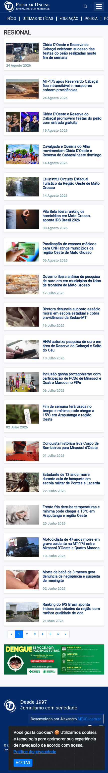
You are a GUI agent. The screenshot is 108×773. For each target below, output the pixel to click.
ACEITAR (23, 763)
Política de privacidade (35, 751)
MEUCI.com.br (89, 719)
